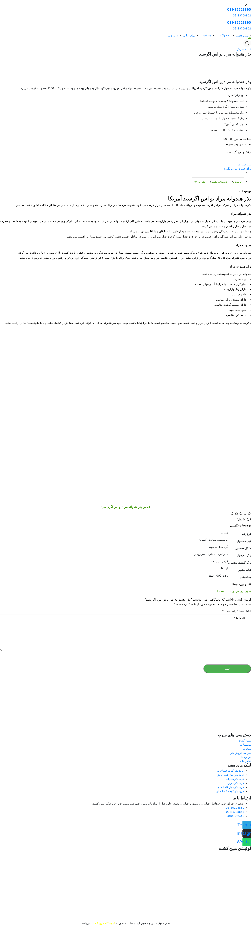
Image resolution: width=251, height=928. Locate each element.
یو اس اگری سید (235, 152)
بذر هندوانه (232, 144)
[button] (244, 49)
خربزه (80, 720)
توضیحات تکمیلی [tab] (218, 181)
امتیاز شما (244, 611)
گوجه (105, 720)
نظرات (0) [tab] (199, 181)
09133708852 (242, 15)
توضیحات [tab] (236, 181)
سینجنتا (87, 716)
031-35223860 (239, 9)
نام (246, 4)
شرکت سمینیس (110, 716)
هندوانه (90, 720)
